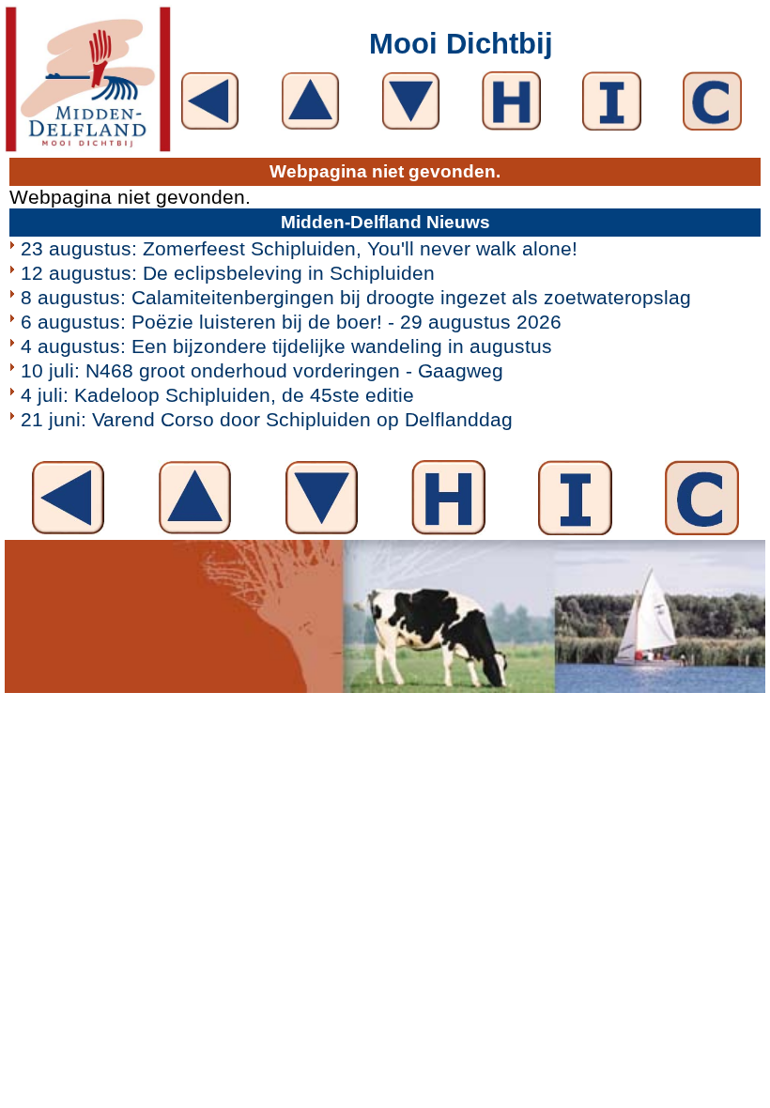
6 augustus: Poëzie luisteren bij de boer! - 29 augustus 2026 (291, 321)
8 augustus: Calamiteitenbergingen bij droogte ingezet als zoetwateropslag (356, 297)
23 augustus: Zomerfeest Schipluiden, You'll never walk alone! (299, 248)
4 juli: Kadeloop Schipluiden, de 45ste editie (217, 395)
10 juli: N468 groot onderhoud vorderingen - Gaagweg (262, 370)
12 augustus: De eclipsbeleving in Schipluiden (228, 273)
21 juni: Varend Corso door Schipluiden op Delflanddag (267, 419)
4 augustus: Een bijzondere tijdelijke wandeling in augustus (286, 346)
